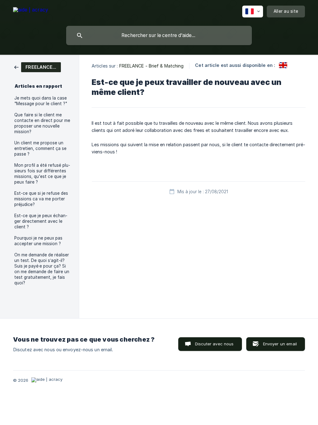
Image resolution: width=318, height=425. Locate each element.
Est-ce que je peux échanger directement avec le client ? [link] (40, 221)
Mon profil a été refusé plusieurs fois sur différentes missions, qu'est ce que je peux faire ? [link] (42, 173)
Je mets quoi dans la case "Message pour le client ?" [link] (40, 101)
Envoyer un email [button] (280, 343)
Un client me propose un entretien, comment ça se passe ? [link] (40, 148)
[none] (30, 11)
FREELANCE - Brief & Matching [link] (151, 65)
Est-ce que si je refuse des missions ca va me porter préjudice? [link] (41, 199)
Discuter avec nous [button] (214, 343)
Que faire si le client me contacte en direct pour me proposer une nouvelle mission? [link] (42, 123)
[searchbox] (159, 35)
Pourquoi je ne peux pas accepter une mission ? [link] (38, 241)
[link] (37, 67)
